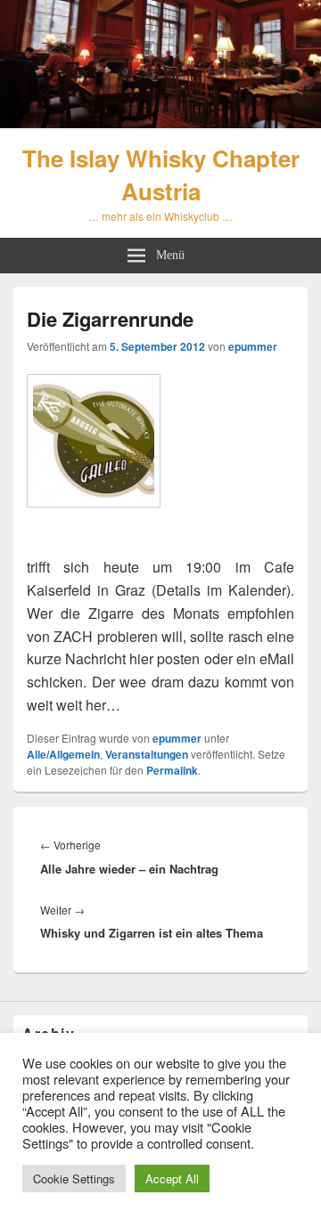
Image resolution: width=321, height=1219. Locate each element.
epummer (252, 346)
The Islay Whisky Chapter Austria (161, 174)
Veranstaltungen (146, 754)
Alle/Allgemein (63, 754)
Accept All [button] (172, 1178)
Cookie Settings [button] (74, 1178)
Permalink (172, 770)
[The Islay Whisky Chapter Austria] (160, 122)
